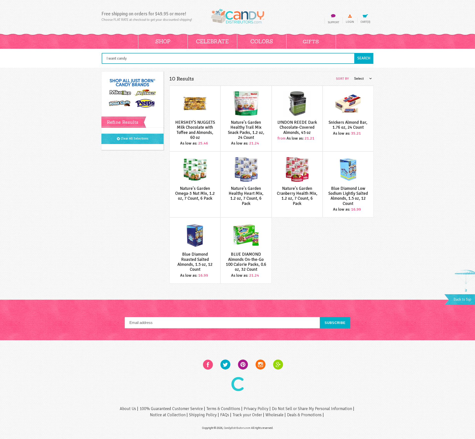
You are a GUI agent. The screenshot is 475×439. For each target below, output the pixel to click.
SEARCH (365, 58)
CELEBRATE (212, 41)
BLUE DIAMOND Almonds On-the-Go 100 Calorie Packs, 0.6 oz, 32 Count (246, 262)
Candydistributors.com (237, 428)
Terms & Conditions (223, 408)
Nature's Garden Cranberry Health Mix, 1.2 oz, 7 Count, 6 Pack (297, 196)
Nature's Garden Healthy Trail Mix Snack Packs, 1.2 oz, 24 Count (246, 130)
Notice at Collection (168, 414)
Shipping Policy (203, 414)
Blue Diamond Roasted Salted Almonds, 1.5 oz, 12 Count (195, 262)
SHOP (162, 41)
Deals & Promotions (305, 414)
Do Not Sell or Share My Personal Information (312, 408)
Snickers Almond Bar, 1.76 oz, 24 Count (348, 125)
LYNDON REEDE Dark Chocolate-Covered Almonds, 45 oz (297, 127)
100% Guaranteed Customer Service (172, 408)
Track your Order (248, 414)
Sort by (342, 78)
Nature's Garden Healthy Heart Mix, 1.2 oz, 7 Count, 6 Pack (246, 196)
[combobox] (237, 58)
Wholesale (275, 414)
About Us (128, 408)
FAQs (225, 414)
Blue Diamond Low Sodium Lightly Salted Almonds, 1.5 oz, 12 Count (348, 196)
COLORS (261, 41)
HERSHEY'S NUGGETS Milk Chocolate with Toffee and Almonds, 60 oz (195, 130)
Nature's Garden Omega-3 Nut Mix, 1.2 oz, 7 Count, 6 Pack (195, 193)
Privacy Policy (256, 408)
